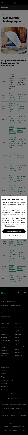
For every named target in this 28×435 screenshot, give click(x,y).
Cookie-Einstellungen (14, 235)
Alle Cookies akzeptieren (14, 231)
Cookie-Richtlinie (10, 226)
